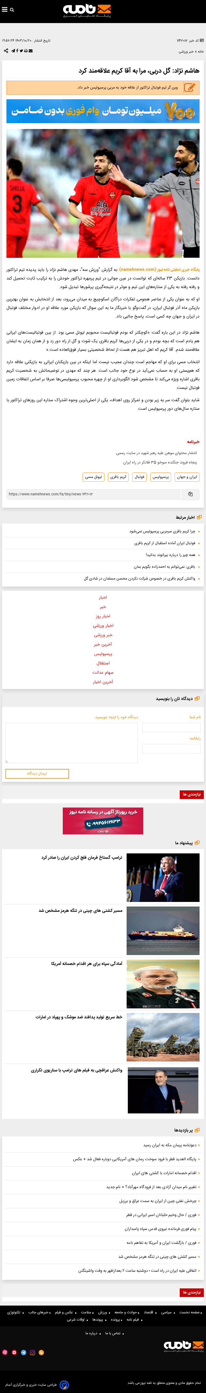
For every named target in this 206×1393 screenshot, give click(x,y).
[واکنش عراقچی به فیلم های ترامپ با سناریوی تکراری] (163, 1090)
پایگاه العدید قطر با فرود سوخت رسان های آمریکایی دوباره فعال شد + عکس (134, 1159)
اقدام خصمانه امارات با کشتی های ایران (164, 1173)
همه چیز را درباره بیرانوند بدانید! (170, 555)
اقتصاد (149, 1312)
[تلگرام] (12, 52)
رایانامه (195, 738)
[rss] (41, 1352)
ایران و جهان (187, 477)
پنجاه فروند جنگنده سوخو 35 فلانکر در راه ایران (160, 462)
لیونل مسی (93, 477)
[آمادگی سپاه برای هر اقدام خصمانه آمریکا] (163, 984)
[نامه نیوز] (87, 10)
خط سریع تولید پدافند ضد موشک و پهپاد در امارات (78, 1017)
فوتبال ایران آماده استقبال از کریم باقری (164, 543)
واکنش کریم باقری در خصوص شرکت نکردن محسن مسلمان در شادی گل (139, 579)
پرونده (116, 1320)
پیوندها (99, 1320)
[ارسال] (30, 52)
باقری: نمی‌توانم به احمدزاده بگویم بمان (164, 567)
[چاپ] (25, 52)
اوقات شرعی (77, 1320)
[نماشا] (14, 1352)
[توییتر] (21, 52)
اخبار (103, 597)
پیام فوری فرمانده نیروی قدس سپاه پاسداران (160, 1229)
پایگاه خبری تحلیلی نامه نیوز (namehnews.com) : (158, 270)
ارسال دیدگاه (37, 774)
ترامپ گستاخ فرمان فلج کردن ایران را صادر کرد (81, 857)
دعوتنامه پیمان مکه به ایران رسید (169, 1145)
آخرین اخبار (103, 682)
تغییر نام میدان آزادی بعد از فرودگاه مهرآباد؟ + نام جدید (151, 1187)
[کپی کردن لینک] (190, 494)
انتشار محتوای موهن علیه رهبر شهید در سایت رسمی (156, 453)
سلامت (86, 1312)
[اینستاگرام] (32, 1352)
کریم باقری (118, 477)
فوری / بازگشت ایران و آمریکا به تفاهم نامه (161, 1243)
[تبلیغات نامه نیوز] (103, 111)
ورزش (103, 1312)
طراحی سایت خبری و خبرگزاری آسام (31, 1385)
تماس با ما (114, 1333)
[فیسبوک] (16, 52)
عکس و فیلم (65, 1312)
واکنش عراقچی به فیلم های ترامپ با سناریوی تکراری (76, 1070)
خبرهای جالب (38, 1312)
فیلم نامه (134, 1320)
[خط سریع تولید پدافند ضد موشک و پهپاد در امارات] (163, 1037)
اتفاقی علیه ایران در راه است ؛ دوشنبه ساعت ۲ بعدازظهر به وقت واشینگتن (137, 1270)
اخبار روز (103, 616)
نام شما (195, 717)
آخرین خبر (103, 644)
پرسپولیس (161, 477)
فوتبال (139, 477)
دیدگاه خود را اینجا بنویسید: (116, 717)
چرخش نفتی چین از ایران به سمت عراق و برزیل (157, 1201)
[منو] (5, 10)
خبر (103, 607)
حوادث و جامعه (126, 1312)
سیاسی (167, 1312)
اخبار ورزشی (103, 625)
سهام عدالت (103, 672)
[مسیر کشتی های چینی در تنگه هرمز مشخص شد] (163, 930)
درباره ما (93, 1333)
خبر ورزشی (103, 635)
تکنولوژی (15, 1312)
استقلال (103, 663)
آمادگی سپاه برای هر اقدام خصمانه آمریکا (86, 964)
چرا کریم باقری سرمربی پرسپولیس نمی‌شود (162, 531)
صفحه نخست (190, 1312)
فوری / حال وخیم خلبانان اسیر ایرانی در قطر (161, 1215)
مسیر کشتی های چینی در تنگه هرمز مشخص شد (80, 911)
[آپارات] (5, 1352)
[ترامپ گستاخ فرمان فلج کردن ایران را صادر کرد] (163, 877)
